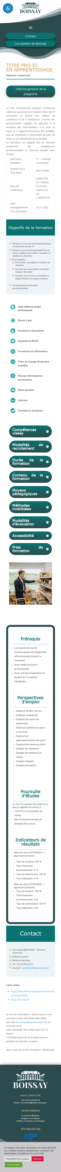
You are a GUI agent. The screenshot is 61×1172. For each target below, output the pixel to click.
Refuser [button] (38, 1158)
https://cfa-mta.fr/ (20, 999)
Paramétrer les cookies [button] (17, 1158)
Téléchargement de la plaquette (30, 91)
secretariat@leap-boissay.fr (35, 968)
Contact (30, 36)
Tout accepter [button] (13, 1164)
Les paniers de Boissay (30, 43)
